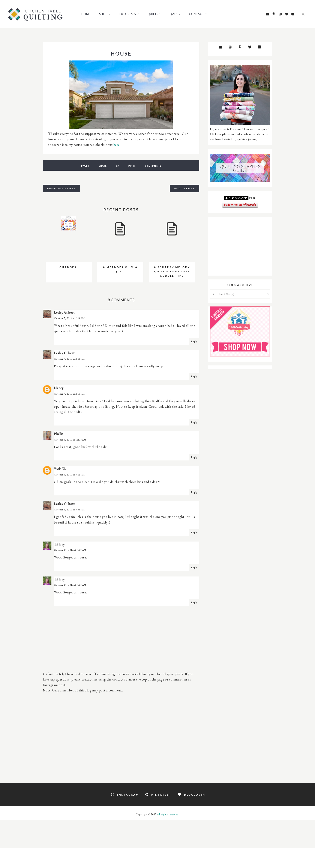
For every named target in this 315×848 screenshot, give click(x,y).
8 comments (153, 165)
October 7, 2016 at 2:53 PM (69, 393)
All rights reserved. (168, 814)
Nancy (59, 388)
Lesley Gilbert (64, 312)
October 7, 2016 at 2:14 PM (69, 318)
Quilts (152, 14)
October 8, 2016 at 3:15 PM (69, 474)
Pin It (132, 165)
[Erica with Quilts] (240, 124)
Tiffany (59, 544)
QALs (174, 14)
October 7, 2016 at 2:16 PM (69, 359)
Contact (196, 14)
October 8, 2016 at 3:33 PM (69, 509)
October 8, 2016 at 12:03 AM (70, 439)
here (116, 144)
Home (86, 14)
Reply (194, 341)
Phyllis (58, 434)
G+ (117, 165)
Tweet (85, 165)
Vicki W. (60, 468)
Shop (103, 14)
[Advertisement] (121, 735)
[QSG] (240, 181)
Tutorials (127, 14)
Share (103, 165)
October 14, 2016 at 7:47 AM (70, 550)
